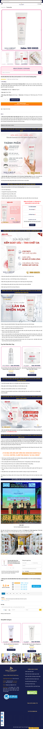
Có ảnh (28, 593)
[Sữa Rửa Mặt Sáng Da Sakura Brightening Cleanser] (32, 633)
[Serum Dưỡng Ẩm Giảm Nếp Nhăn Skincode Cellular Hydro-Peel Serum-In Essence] (11, 356)
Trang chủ (3, 7)
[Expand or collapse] (40, 125)
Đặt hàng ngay (31, 573)
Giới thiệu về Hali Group (30, 683)
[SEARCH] (41, 1)
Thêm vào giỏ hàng (15, 99)
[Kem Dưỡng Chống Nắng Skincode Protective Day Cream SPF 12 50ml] (32, 356)
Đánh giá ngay (36, 586)
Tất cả (3, 593)
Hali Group (27, 727)
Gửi (40, 609)
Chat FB (2, 722)
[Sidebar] (1, 220)
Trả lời (2, 600)
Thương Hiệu (9, 7)
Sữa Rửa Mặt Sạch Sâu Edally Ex (11, 644)
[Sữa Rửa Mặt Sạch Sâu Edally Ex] (11, 633)
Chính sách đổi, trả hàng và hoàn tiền (32, 676)
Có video (24, 593)
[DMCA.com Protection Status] (32, 692)
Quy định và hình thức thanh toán (32, 678)
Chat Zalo (2, 718)
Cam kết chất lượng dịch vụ (31, 681)
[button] (2, 30)
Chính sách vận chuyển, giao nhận (32, 674)
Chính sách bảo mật (29, 671)
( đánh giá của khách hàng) (12, 79)
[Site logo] (21, 4)
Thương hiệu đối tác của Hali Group (32, 686)
